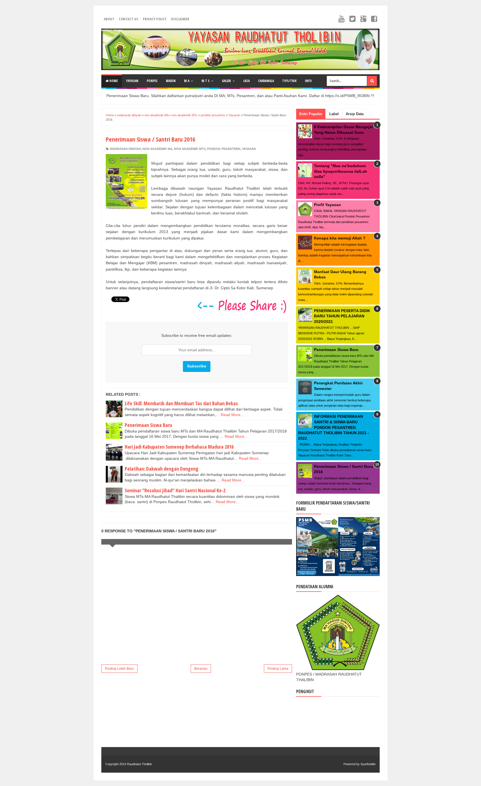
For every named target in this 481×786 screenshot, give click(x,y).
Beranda (200, 669)
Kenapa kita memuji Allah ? (339, 238)
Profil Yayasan (327, 204)
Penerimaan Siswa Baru (148, 425)
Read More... (232, 414)
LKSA (246, 80)
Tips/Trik (289, 80)
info (308, 80)
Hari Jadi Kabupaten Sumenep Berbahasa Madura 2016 (179, 446)
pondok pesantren (223, 148)
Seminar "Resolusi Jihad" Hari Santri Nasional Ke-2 (175, 490)
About (109, 18)
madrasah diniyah (125, 148)
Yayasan (249, 148)
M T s (206, 80)
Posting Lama (278, 669)
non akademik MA (157, 148)
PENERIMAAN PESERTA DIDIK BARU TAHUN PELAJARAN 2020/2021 (342, 316)
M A (186, 80)
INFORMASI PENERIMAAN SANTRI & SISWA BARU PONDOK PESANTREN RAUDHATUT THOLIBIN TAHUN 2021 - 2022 (333, 427)
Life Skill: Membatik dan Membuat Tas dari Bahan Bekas (181, 403)
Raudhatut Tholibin (111, 30)
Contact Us (128, 18)
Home (113, 80)
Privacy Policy (154, 18)
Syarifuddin (368, 764)
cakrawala (266, 80)
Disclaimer (180, 18)
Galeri (226, 80)
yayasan (132, 80)
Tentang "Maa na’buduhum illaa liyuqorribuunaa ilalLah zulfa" (340, 171)
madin (171, 80)
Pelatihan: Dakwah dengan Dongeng (161, 468)
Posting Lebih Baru (119, 669)
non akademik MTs (189, 148)
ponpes (152, 80)
